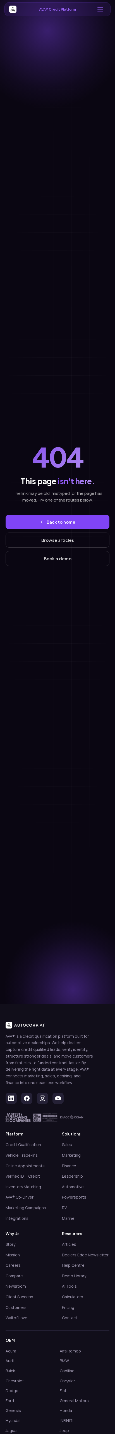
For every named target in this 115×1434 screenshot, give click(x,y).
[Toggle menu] (100, 9)
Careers (13, 1265)
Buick (10, 1370)
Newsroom (16, 1286)
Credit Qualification (23, 1144)
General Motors (74, 1400)
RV (64, 1207)
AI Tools (69, 1286)
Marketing (71, 1155)
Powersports (74, 1197)
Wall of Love (16, 1317)
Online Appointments (25, 1165)
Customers (16, 1307)
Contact (69, 1317)
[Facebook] (26, 1098)
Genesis (13, 1410)
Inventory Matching (23, 1186)
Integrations (17, 1218)
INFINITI (66, 1420)
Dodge (12, 1390)
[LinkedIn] (11, 1098)
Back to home (61, 521)
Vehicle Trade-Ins (22, 1155)
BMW (64, 1360)
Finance (69, 1165)
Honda (66, 1410)
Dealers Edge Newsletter (85, 1255)
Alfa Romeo (70, 1351)
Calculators (72, 1296)
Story (10, 1244)
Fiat (63, 1390)
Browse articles (57, 540)
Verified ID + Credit (23, 1176)
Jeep (64, 1430)
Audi (10, 1360)
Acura (11, 1351)
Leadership (72, 1176)
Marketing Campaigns (26, 1207)
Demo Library (74, 1275)
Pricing (68, 1307)
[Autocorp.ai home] (12, 9)
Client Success (19, 1296)
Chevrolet (15, 1380)
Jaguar (12, 1430)
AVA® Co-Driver (19, 1197)
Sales (67, 1144)
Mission (13, 1255)
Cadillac (67, 1370)
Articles (69, 1244)
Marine (68, 1218)
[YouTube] (58, 1098)
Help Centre (73, 1265)
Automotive (73, 1186)
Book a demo (57, 558)
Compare (14, 1275)
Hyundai (13, 1420)
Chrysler (67, 1380)
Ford (10, 1400)
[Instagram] (42, 1098)
